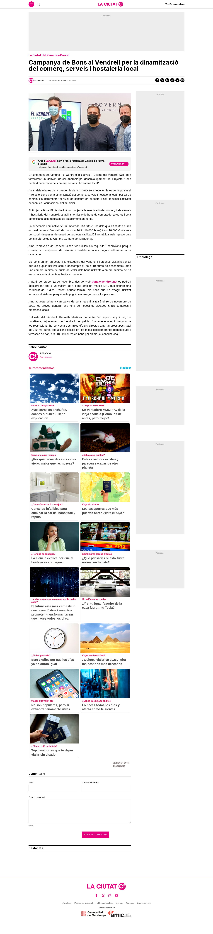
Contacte (130, 903)
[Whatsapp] (172, 80)
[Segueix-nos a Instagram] (110, 896)
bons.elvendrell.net (104, 281)
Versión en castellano (174, 4)
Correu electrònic (90, 782)
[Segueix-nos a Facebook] (97, 896)
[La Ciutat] (110, 4)
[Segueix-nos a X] (103, 896)
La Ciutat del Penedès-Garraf (49, 55)
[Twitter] (162, 80)
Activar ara (117, 164)
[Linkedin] (167, 80)
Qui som (119, 903)
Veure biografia (45, 357)
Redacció (39, 80)
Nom (31, 782)
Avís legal (67, 903)
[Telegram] (177, 80)
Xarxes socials (144, 903)
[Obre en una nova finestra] (93, 914)
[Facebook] (157, 80)
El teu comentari (37, 797)
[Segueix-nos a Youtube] (117, 896)
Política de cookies (104, 903)
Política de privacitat (83, 903)
